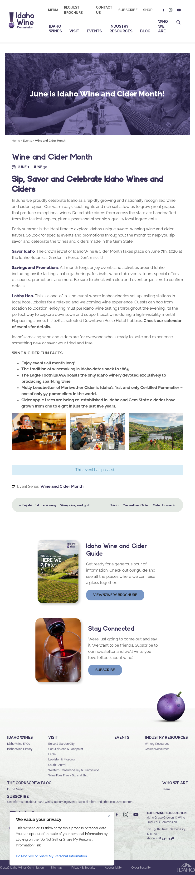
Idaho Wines (55, 28)
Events (94, 31)
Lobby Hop (22, 295)
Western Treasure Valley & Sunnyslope (73, 770)
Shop (147, 10)
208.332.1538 (165, 838)
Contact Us (104, 10)
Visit (74, 31)
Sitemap (56, 867)
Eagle (52, 754)
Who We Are (163, 26)
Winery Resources (157, 743)
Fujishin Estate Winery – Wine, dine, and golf (54, 505)
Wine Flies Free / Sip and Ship (68, 775)
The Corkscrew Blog (29, 783)
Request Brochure (73, 10)
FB (163, 10)
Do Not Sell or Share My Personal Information (51, 856)
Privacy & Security (83, 867)
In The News (15, 789)
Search (178, 22)
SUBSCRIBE (18, 796)
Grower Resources (157, 749)
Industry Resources (120, 28)
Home (16, 140)
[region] (62, 838)
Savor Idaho (23, 251)
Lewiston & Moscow (61, 759)
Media (53, 10)
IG (170, 10)
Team (166, 789)
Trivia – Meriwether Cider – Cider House (142, 505)
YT (178, 10)
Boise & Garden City (61, 743)
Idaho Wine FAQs (18, 743)
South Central (57, 765)
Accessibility (113, 867)
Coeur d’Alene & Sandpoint (65, 749)
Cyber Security (141, 867)
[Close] (109, 816)
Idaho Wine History (20, 749)
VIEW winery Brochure (115, 595)
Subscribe (127, 10)
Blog (145, 31)
